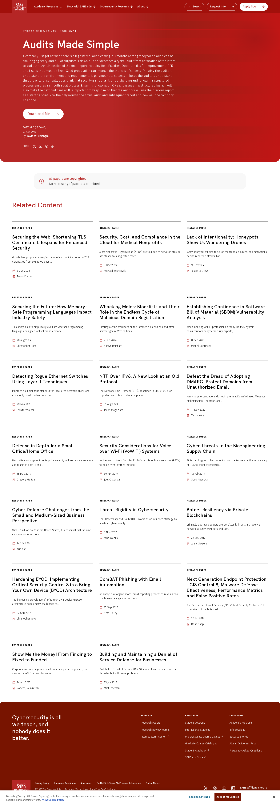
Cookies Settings (199, 796)
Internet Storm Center (153, 736)
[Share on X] (34, 146)
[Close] (274, 797)
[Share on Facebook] (47, 146)
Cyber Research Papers (36, 31)
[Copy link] (53, 146)
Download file (39, 114)
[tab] (48, 7)
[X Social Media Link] (205, 788)
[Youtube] (224, 788)
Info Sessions (237, 729)
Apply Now (249, 6)
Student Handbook (195, 750)
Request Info (218, 6)
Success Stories (239, 736)
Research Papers (150, 722)
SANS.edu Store (194, 757)
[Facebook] (215, 788)
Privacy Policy (42, 783)
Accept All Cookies (228, 796)
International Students (197, 729)
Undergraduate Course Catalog (202, 736)
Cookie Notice (153, 783)
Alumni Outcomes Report (244, 743)
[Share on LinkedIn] (40, 146)
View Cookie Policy (53, 799)
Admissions (86, 783)
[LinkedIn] (233, 788)
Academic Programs (241, 722)
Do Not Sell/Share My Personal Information (119, 783)
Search (197, 6)
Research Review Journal (155, 729)
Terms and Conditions (65, 783)
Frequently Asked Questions (246, 750)
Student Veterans (195, 722)
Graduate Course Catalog (199, 743)
